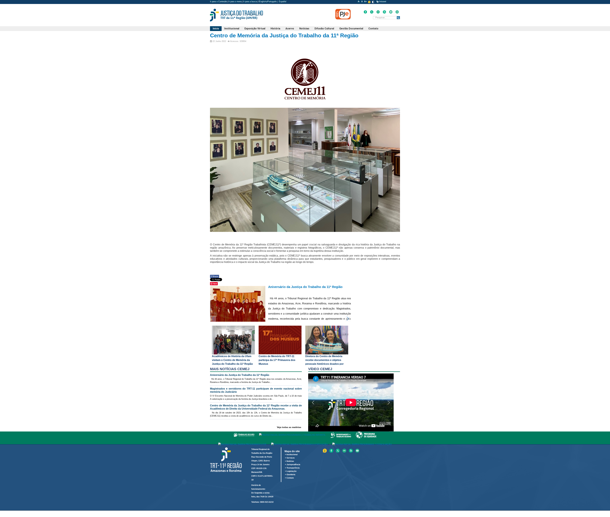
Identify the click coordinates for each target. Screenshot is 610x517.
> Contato (289, 478)
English (262, 1)
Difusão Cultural (324, 28)
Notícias (304, 28)
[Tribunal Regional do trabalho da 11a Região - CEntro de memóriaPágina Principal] (241, 15)
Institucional (231, 28)
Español (282, 1)
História (275, 28)
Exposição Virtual (254, 28)
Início (216, 28)
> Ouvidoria (290, 474)
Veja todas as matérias (289, 427)
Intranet (382, 1)
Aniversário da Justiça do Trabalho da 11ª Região (305, 287)
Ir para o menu (235, 1)
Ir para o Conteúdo (218, 1)
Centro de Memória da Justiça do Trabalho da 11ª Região (284, 35)
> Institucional (291, 454)
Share (214, 276)
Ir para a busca (250, 1)
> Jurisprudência (292, 464)
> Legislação (290, 471)
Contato (373, 28)
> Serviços (290, 458)
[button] (280, 303)
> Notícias (289, 461)
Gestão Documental (351, 28)
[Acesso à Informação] (375, 1)
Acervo (289, 28)
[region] (354, 402)
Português (272, 1)
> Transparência (292, 468)
